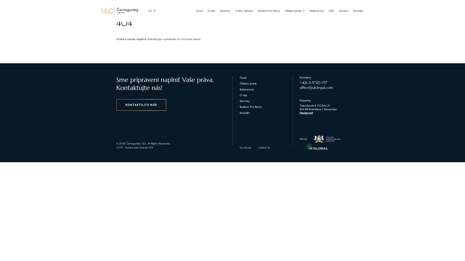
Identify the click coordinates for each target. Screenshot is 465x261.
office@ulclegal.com (316, 87)
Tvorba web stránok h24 (139, 147)
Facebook (245, 147)
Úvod (199, 11)
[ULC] (120, 11)
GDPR (119, 147)
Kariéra (343, 11)
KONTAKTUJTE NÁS (141, 105)
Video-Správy (244, 11)
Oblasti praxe (293, 11)
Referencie (317, 11)
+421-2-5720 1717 (313, 82)
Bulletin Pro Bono (269, 11)
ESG (331, 11)
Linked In (264, 147)
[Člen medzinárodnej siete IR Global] (317, 146)
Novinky (225, 11)
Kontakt (358, 11)
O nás (211, 11)
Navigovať (306, 113)
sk (150, 11)
